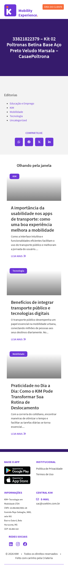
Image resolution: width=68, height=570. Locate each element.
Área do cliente (53, 6)
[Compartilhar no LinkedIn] (49, 142)
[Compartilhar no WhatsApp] (19, 142)
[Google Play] (17, 470)
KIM (12, 107)
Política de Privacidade (49, 468)
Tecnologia (16, 116)
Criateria (48, 558)
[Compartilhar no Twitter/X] (39, 142)
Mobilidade (16, 112)
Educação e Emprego (22, 103)
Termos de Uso (45, 474)
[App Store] (17, 479)
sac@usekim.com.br (48, 503)
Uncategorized (18, 120)
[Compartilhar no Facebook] (29, 142)
